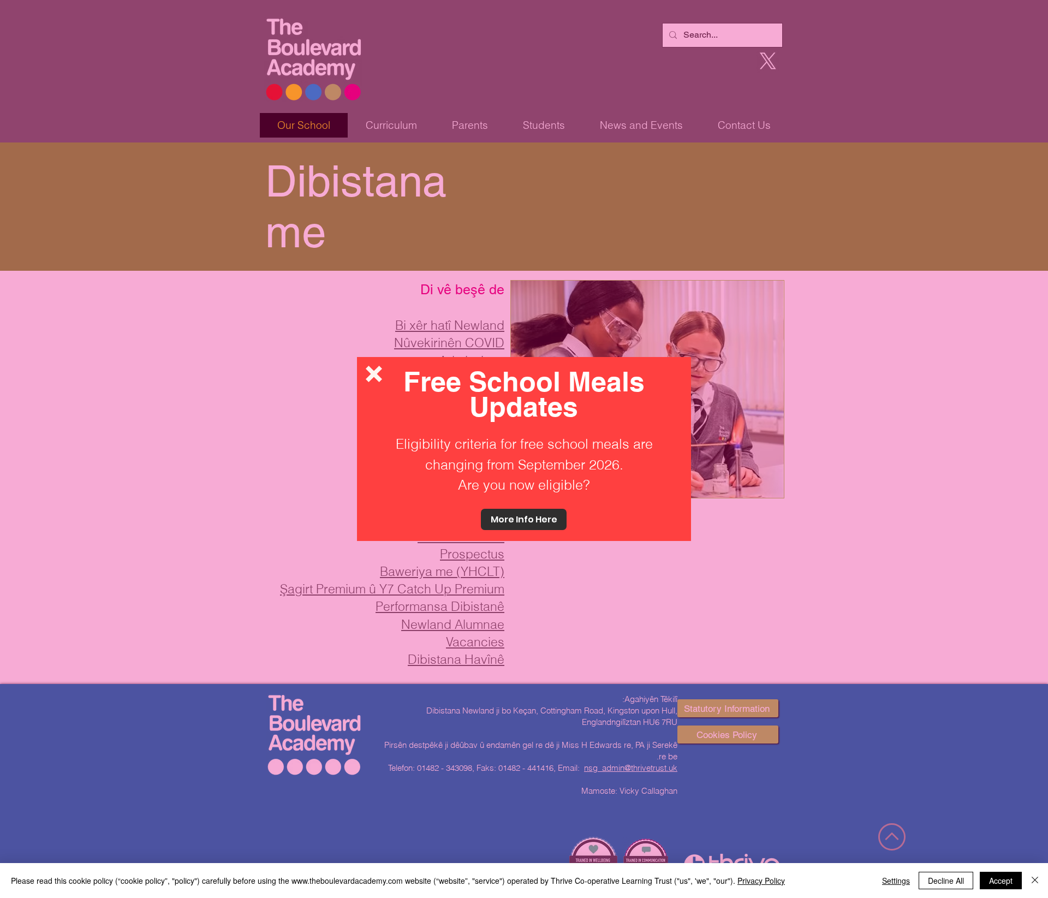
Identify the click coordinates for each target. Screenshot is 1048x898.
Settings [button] (896, 880)
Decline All (946, 880)
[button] (374, 374)
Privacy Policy (761, 880)
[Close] (1034, 880)
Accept (1001, 880)
